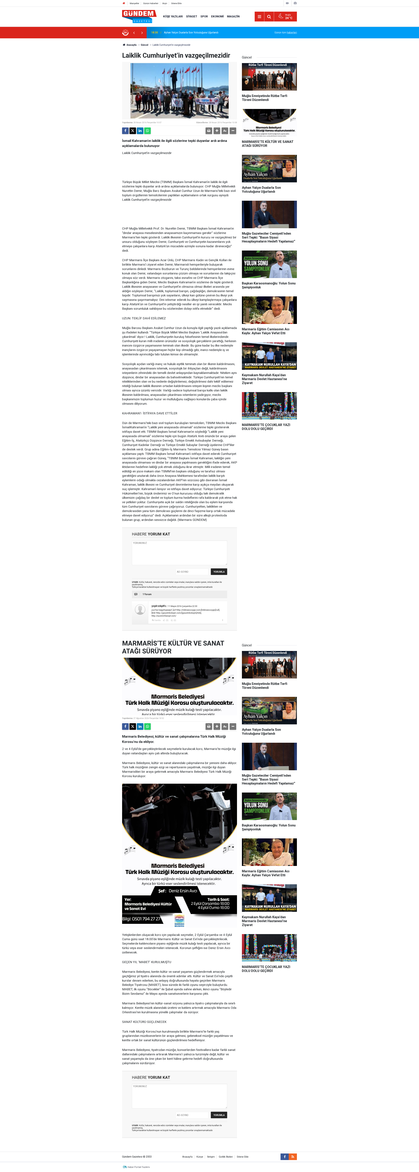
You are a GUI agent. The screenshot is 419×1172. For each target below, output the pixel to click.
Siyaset (191, 16)
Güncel (144, 45)
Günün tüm (285, 32)
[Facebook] (125, 130)
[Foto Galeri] (295, 3)
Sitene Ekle (176, 3)
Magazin (233, 16)
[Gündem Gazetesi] (139, 16)
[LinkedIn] (140, 130)
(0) (166, 620)
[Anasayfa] (124, 3)
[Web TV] (287, 3)
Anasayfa (131, 45)
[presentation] (134, 33)
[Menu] (259, 17)
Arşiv (164, 3)
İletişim (211, 1156)
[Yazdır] (209, 130)
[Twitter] (132, 130)
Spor (204, 16)
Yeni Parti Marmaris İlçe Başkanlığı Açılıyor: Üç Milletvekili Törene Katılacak (206, 32)
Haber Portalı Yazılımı (139, 1167)
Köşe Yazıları (173, 16)
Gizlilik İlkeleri (226, 1156)
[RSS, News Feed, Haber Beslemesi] (293, 1156)
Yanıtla (157, 620)
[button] (217, 130)
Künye (200, 1156)
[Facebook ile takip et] (285, 1156)
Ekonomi (217, 16)
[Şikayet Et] (222, 620)
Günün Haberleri (150, 3)
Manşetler (134, 3)
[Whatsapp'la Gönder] (147, 130)
